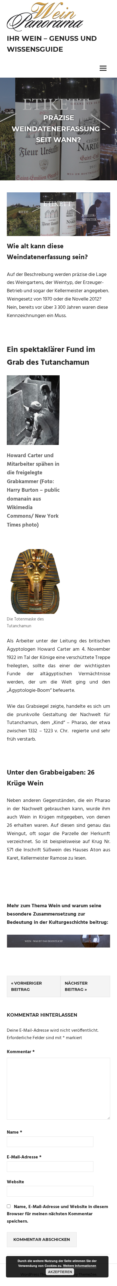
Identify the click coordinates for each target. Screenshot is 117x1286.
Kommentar (21, 1052)
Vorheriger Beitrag (26, 986)
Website (15, 1182)
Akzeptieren (60, 1271)
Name (14, 1132)
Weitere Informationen (79, 1265)
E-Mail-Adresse (24, 1157)
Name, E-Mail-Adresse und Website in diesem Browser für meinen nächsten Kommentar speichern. (57, 1214)
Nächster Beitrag (76, 986)
